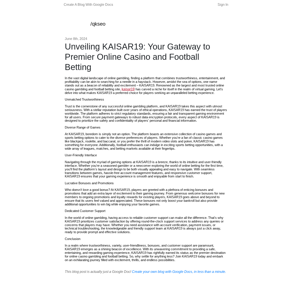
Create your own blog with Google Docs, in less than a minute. (179, 271)
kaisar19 (128, 89)
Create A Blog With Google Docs (88, 4)
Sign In (223, 4)
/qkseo (97, 24)
